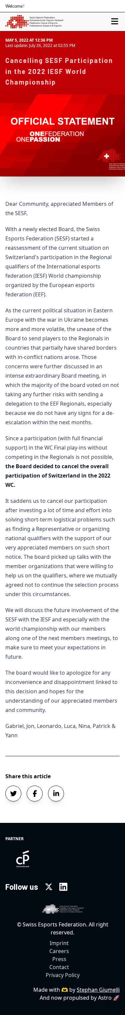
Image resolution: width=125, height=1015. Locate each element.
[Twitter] (49, 887)
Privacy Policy (63, 975)
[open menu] (115, 21)
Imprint (59, 943)
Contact (59, 967)
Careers (59, 951)
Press (59, 959)
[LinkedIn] (63, 887)
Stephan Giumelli (98, 989)
